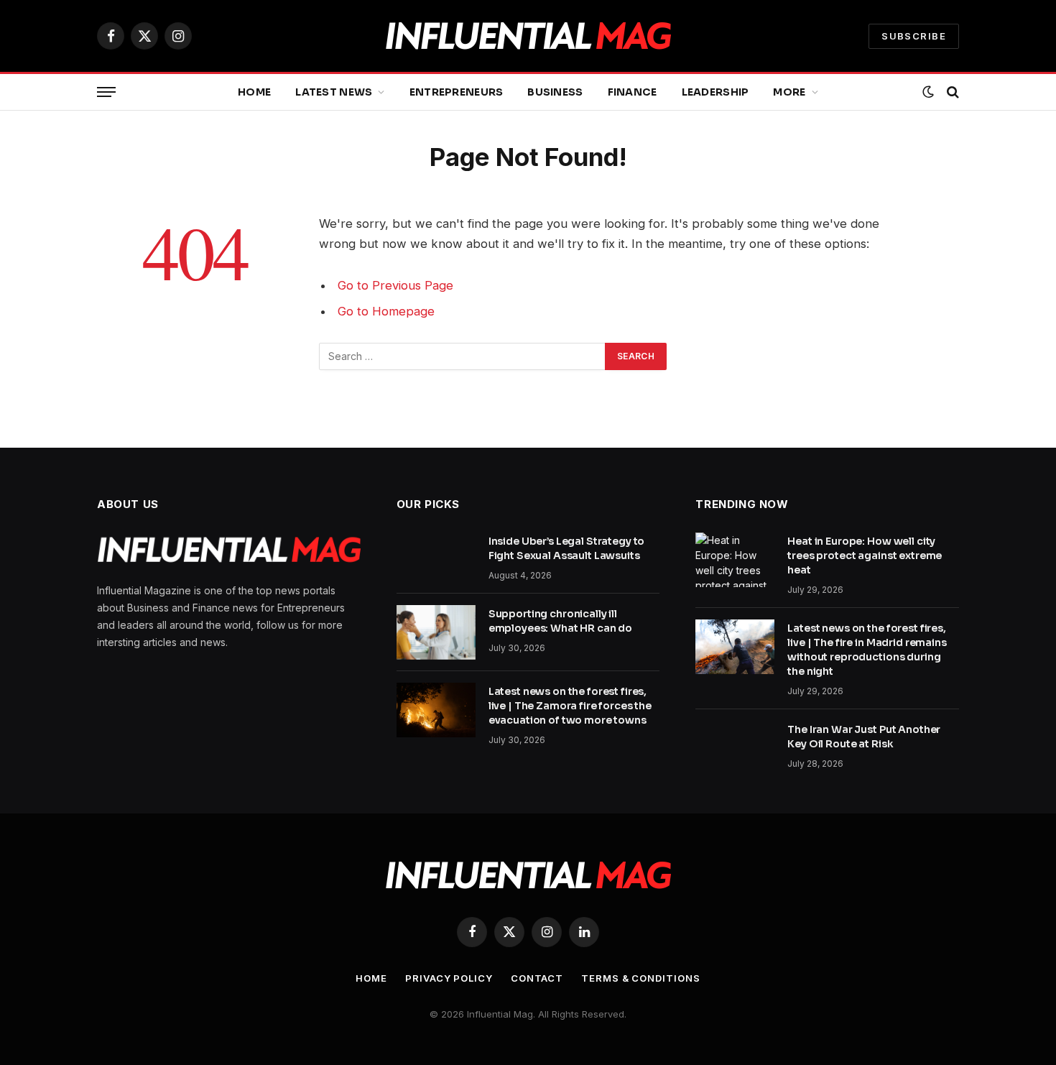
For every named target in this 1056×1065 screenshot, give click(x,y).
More (789, 92)
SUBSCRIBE (913, 36)
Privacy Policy (449, 978)
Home (254, 92)
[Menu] (106, 92)
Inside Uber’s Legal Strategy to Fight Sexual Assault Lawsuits (566, 548)
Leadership (715, 92)
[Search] (951, 92)
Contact (537, 978)
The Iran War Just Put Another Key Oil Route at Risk (863, 736)
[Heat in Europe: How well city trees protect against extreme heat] (734, 559)
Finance (632, 92)
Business (555, 92)
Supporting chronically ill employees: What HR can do (560, 621)
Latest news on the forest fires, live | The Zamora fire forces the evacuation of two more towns (570, 706)
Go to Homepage (386, 311)
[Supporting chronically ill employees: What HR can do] (436, 632)
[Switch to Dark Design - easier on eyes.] (928, 92)
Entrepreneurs (456, 92)
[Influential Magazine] (528, 36)
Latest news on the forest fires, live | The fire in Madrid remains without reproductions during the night (866, 650)
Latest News (333, 92)
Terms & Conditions (640, 978)
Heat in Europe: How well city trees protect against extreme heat (864, 555)
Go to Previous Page (395, 285)
